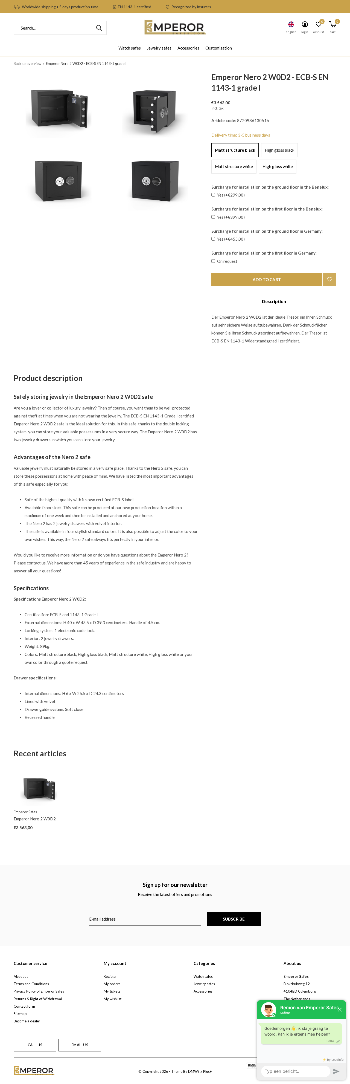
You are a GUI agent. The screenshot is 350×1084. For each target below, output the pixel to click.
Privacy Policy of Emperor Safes (39, 991)
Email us (79, 1045)
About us (21, 976)
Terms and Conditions (31, 984)
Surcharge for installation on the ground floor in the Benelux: (270, 186)
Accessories (188, 47)
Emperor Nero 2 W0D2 (35, 818)
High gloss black (279, 150)
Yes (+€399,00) (231, 217)
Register (110, 976)
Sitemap (20, 1013)
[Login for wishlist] (329, 279)
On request (227, 261)
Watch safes (129, 47)
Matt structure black (235, 150)
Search (99, 28)
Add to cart (267, 279)
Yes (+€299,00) (231, 194)
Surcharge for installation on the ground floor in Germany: (267, 231)
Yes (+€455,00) (231, 239)
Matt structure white (234, 166)
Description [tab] (274, 301)
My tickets (112, 991)
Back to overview (27, 63)
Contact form (24, 1006)
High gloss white (277, 166)
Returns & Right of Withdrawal (38, 999)
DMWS (194, 1071)
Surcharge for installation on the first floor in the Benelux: (267, 208)
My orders (112, 984)
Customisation (218, 47)
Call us (35, 1045)
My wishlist (112, 999)
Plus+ (207, 1071)
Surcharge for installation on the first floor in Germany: (264, 252)
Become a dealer (27, 1021)
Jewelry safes (159, 47)
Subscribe (234, 918)
